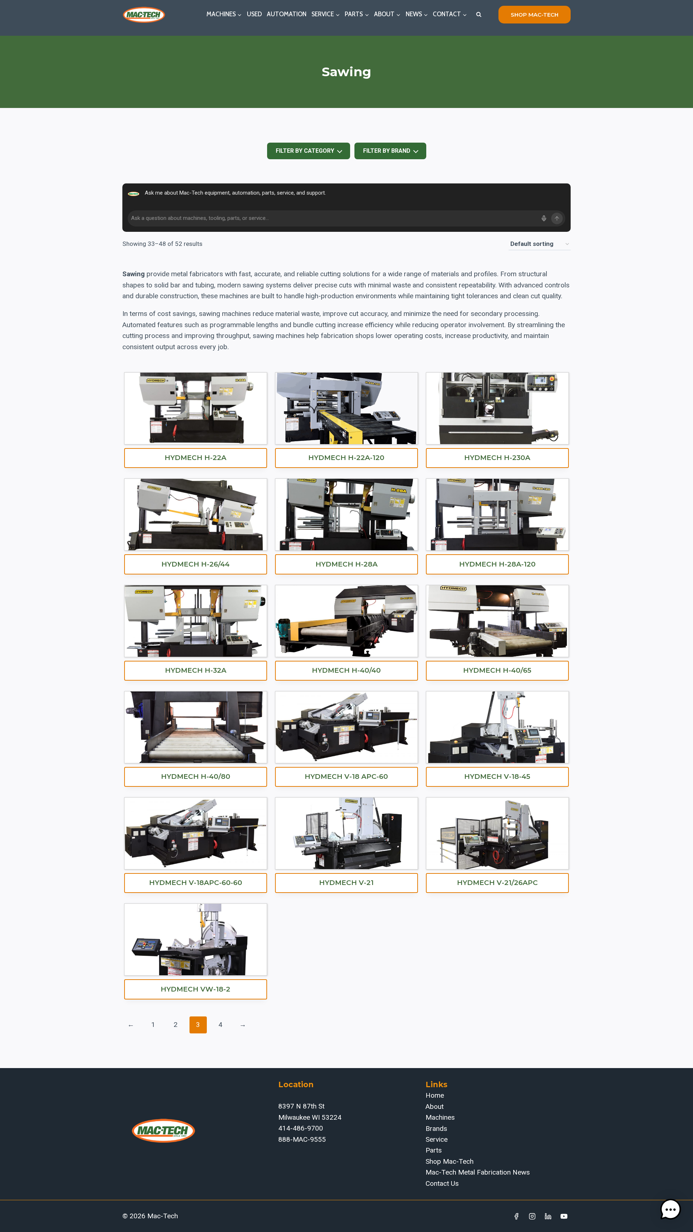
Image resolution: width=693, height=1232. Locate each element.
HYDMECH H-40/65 (497, 670)
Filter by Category (305, 150)
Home (435, 1095)
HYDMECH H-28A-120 (497, 564)
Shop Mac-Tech (450, 1161)
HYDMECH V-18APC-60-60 (195, 883)
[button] (670, 1209)
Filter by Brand (386, 150)
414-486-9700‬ (300, 1128)
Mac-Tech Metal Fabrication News (478, 1172)
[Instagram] (532, 1216)
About (435, 1106)
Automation (286, 14)
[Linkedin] (548, 1216)
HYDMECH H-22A (195, 458)
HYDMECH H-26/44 (195, 564)
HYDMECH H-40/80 (195, 776)
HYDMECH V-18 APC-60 (346, 776)
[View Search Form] (478, 14)
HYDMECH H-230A (497, 458)
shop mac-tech (534, 14)
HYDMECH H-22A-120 (346, 458)
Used (254, 14)
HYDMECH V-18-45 (497, 776)
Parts (434, 1150)
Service (437, 1139)
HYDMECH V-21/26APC (497, 883)
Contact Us (442, 1183)
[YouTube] (564, 1216)
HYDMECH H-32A (195, 670)
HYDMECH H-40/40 (346, 670)
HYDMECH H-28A (346, 564)
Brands (436, 1128)
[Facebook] (516, 1216)
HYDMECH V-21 (346, 883)
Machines (440, 1117)
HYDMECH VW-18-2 (195, 989)
